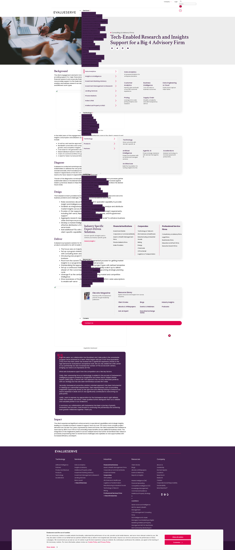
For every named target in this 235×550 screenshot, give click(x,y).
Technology (87, 113)
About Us (160, 465)
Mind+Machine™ (162, 488)
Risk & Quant (79, 480)
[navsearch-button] (180, 1)
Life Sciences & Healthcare (112, 480)
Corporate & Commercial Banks (114, 470)
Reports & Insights (137, 475)
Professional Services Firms (113, 493)
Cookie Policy (92, 542)
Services (86, 10)
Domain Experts (162, 470)
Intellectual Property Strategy (141, 493)
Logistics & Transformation (112, 483)
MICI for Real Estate (147, 525)
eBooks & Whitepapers (139, 470)
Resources (87, 259)
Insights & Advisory (81, 467)
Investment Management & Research (87, 475)
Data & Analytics (80, 465)
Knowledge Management (140, 488)
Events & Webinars (138, 473)
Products (58, 473)
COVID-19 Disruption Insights (92, 280)
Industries (86, 174)
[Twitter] (167, 494)
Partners (58, 467)
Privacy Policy (105, 542)
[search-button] (180, 6)
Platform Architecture (90, 126)
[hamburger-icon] (180, 10)
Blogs (133, 467)
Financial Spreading (138, 483)
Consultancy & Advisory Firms (93, 209)
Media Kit (86, 285)
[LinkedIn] (162, 494)
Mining (106, 491)
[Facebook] (165, 494)
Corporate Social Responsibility (167, 483)
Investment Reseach (90, 64)
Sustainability (161, 485)
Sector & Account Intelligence (141, 505)
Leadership (160, 467)
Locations (160, 473)
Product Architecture (62, 470)
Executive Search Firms (91, 219)
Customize (176, 542)
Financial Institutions (111, 465)
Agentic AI (86, 133)
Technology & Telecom (111, 488)
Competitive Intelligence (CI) (141, 486)
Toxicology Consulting (90, 48)
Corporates (108, 475)
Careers (86, 318)
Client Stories (136, 465)
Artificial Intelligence (62, 465)
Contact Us (89, 323)
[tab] (101, 71)
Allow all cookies (177, 537)
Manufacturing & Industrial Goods (95, 195)
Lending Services (80, 478)
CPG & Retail (108, 478)
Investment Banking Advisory (84, 473)
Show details (51, 547)
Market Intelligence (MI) (139, 481)
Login (176, 1)
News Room (161, 475)
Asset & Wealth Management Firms (115, 467)
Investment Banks (109, 473)
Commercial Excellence (139, 491)
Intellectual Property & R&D (83, 470)
